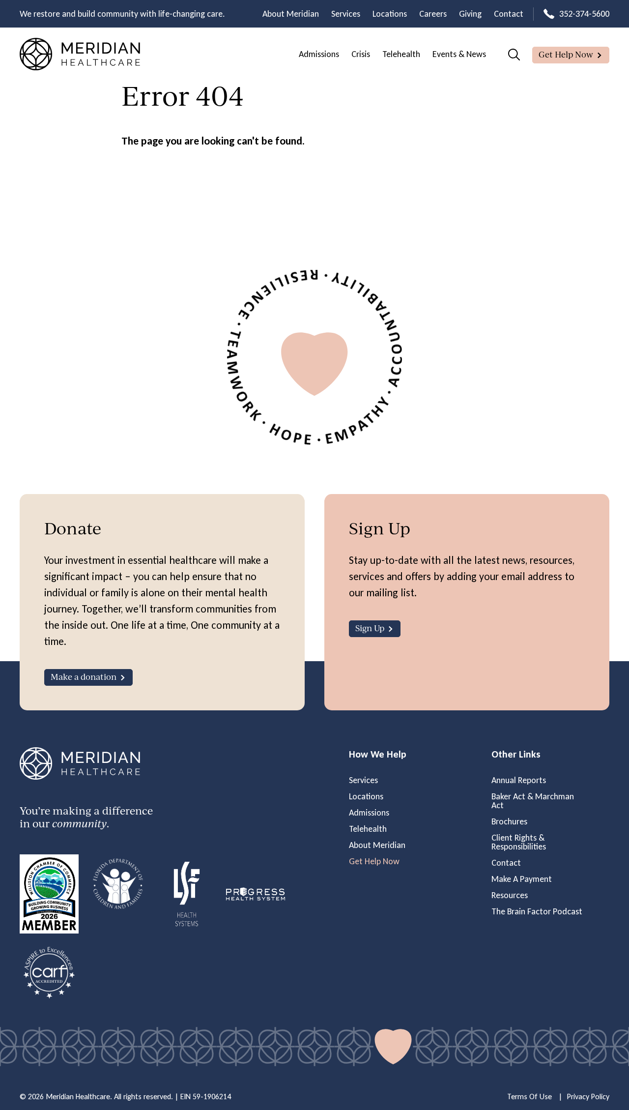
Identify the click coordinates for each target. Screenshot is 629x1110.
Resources (509, 895)
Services (345, 13)
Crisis (360, 54)
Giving (470, 13)
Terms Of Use (529, 1096)
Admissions (319, 54)
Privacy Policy (588, 1096)
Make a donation (83, 677)
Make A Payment (521, 879)
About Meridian (290, 13)
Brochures (509, 821)
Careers (433, 13)
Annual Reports (518, 780)
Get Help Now (566, 54)
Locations (389, 13)
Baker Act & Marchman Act (532, 801)
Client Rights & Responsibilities (518, 842)
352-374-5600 (584, 13)
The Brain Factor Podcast (536, 911)
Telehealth (401, 54)
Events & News (459, 54)
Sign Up (369, 628)
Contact (508, 13)
